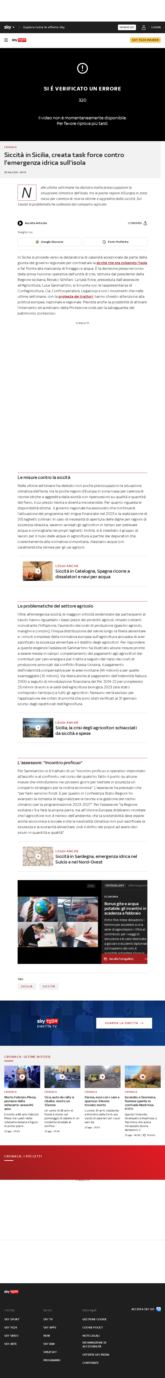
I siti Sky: (9, 1310)
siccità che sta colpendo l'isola (121, 263)
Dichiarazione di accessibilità (94, 1344)
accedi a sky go (142, 1309)
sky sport (11, 1319)
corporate (90, 1362)
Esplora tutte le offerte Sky (44, 27)
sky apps (50, 1327)
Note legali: (89, 1310)
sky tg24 (10, 1327)
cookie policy (92, 1327)
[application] (32, 223)
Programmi (51, 1360)
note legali (90, 1335)
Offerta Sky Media (95, 1354)
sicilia (27, 986)
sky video (11, 1335)
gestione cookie (94, 1319)
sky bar (49, 1343)
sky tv (48, 1319)
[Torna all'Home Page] (19, 40)
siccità (49, 986)
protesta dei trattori (75, 296)
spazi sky (50, 1352)
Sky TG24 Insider (145, 40)
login (156, 27)
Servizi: (47, 1310)
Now (46, 1335)
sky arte (10, 1343)
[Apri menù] (6, 40)
